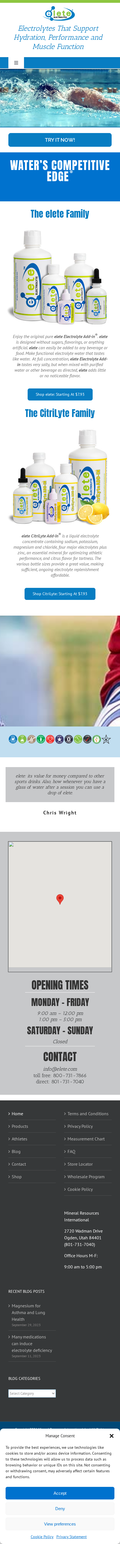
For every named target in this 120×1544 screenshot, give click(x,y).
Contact (19, 1164)
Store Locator (80, 1164)
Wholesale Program (86, 1176)
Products (20, 1126)
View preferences (60, 1524)
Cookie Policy (42, 1536)
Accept (60, 1493)
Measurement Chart (86, 1139)
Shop (17, 1176)
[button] (111, 1436)
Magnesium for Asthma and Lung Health (28, 1312)
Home (17, 1113)
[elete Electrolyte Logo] (58, 8)
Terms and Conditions (88, 1113)
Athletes (19, 1139)
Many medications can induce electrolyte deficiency (32, 1343)
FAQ (71, 1151)
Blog (16, 1151)
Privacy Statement (71, 1536)
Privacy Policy (80, 1126)
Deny (60, 1508)
